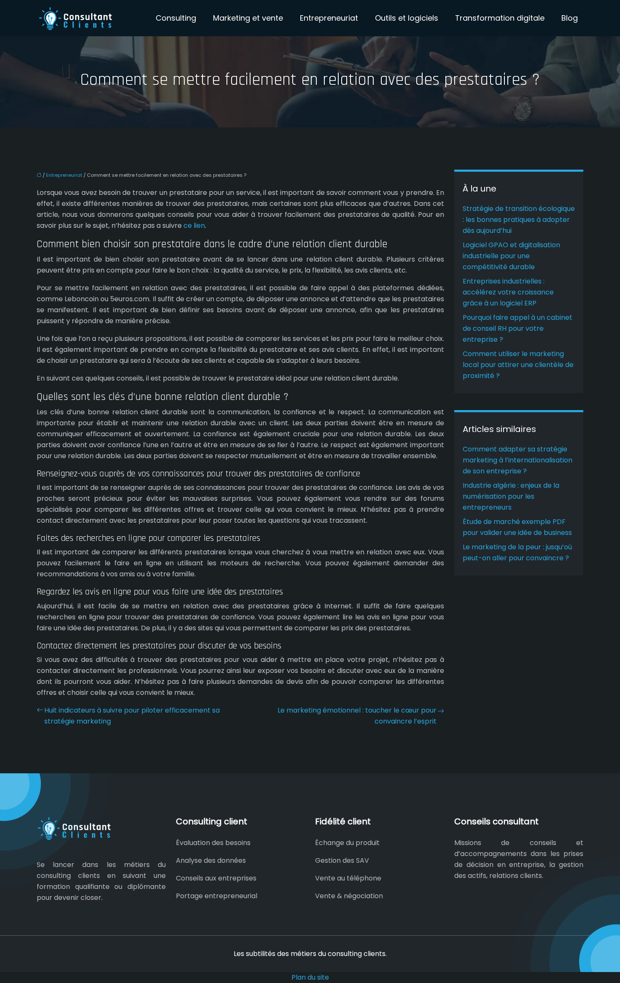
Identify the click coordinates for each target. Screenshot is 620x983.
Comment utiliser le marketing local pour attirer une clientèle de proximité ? (518, 365)
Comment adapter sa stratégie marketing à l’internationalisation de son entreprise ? (517, 460)
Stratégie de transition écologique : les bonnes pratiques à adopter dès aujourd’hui (519, 219)
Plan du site (310, 977)
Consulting (176, 18)
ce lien (194, 225)
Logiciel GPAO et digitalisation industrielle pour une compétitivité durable (511, 256)
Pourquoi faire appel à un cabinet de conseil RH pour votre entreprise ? (517, 328)
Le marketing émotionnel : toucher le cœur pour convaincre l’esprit (357, 715)
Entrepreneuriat (329, 18)
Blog (569, 18)
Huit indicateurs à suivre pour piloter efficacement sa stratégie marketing (132, 715)
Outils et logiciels (406, 18)
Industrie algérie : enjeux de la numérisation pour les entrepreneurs (511, 496)
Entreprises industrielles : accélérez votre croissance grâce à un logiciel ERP (508, 292)
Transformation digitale (500, 18)
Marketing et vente (248, 18)
